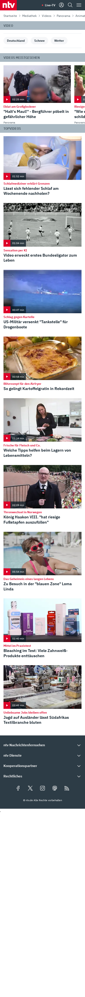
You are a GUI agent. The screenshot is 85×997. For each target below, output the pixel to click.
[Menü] (79, 5)
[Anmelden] (61, 5)
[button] (42, 745)
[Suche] (70, 5)
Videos (46, 16)
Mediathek (29, 16)
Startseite (10, 16)
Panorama (63, 16)
